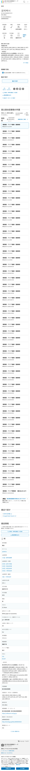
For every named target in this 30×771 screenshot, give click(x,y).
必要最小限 (8, 768)
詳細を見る (24, 35)
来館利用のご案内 (22, 119)
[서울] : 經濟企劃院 (7, 557)
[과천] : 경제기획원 (7, 564)
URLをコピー (9, 89)
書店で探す (15, 81)
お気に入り (4, 89)
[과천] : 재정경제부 (7, 568)
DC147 (4, 659)
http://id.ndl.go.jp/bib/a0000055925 (12, 722)
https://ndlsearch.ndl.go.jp (9, 713)
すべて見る (25, 62)
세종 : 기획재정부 (6, 577)
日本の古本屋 (7, 514)
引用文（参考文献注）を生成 (10, 92)
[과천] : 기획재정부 (7, 571)
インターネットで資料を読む (7, 750)
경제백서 (4, 551)
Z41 (3, 656)
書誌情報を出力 (7, 95)
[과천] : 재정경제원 (7, 566)
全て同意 (22, 768)
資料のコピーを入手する (6, 753)
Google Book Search (9, 516)
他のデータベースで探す (9, 98)
